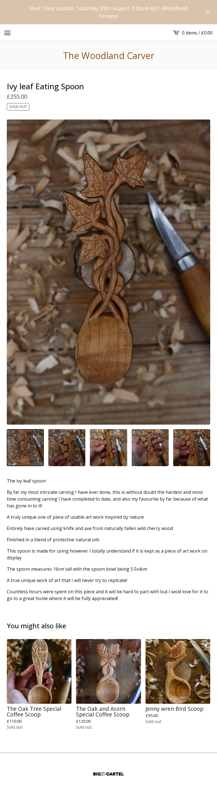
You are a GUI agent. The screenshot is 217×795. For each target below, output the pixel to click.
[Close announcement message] (207, 12)
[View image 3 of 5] (108, 447)
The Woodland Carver (108, 55)
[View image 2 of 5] (66, 447)
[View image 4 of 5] (150, 447)
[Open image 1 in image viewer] (108, 272)
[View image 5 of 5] (191, 447)
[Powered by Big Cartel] (108, 774)
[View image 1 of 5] (25, 447)
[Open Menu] (7, 32)
